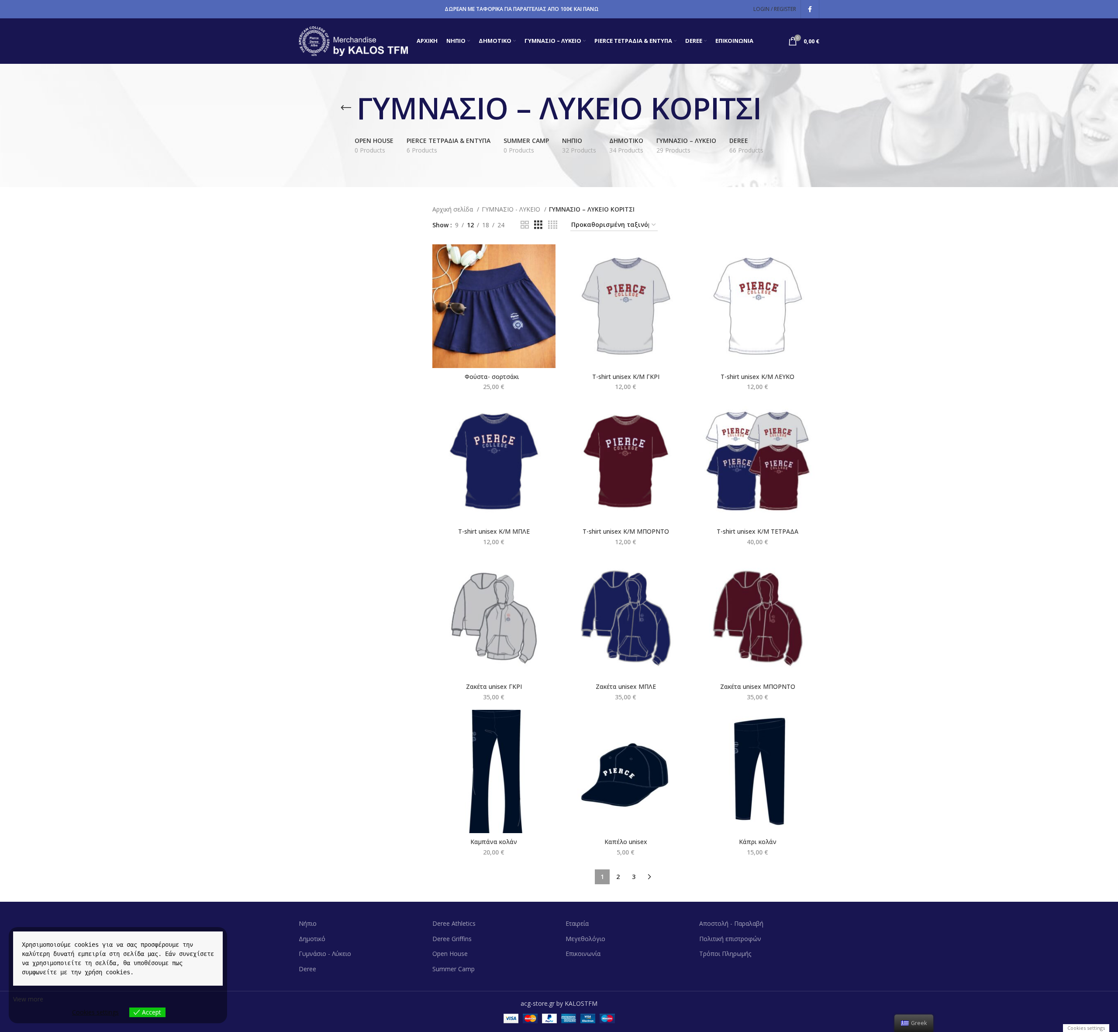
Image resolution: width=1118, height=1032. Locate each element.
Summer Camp (453, 969)
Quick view (549, 278)
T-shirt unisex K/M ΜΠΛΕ (494, 531)
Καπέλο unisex (625, 841)
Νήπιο (308, 923)
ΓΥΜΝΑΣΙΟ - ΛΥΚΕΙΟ (512, 209)
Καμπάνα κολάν (493, 841)
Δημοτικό (312, 939)
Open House (450, 953)
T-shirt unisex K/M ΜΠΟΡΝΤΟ (626, 531)
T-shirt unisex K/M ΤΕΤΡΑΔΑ (757, 531)
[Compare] (549, 258)
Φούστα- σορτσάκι (494, 376)
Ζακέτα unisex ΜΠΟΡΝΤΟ (757, 686)
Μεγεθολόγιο (585, 939)
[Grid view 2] (525, 224)
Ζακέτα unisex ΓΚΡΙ (494, 686)
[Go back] (346, 108)
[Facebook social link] (809, 9)
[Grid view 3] (538, 224)
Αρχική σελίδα (453, 209)
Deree (307, 969)
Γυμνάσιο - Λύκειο (325, 953)
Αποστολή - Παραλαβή (731, 923)
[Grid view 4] (552, 224)
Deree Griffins (452, 939)
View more (28, 999)
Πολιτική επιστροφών (730, 939)
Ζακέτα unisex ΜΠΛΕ (626, 686)
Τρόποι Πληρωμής (725, 953)
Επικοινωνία (583, 953)
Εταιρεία (577, 923)
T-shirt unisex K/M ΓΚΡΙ (625, 376)
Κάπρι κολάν (757, 841)
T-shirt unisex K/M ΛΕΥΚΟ (757, 376)
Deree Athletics (454, 923)
